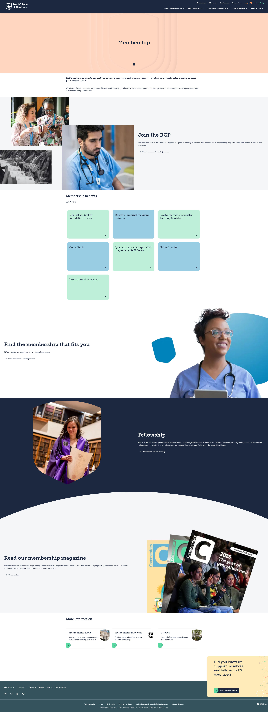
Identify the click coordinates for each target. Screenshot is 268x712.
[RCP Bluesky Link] (23, 694)
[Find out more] (70, 645)
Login (247, 3)
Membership (256, 8)
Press (41, 687)
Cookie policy (111, 704)
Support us (236, 3)
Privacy (101, 704)
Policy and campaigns (216, 8)
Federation (9, 687)
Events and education (173, 8)
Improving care (238, 8)
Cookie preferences (177, 704)
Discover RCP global (228, 690)
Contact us (224, 3)
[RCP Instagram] (5, 694)
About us (213, 3)
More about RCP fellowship (153, 452)
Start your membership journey (155, 152)
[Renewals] (116, 645)
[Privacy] (162, 645)
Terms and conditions (125, 704)
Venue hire (61, 687)
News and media (195, 8)
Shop (49, 687)
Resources (201, 3)
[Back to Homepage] (15, 6)
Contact (21, 687)
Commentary (13, 575)
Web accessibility (89, 704)
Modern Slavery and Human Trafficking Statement (152, 704)
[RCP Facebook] (11, 694)
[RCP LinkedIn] (17, 694)
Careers (32, 687)
